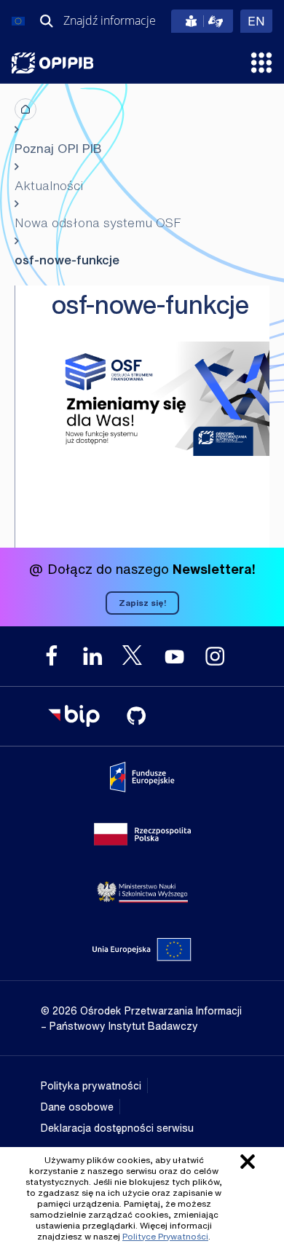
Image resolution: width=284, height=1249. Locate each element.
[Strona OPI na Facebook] (52, 656)
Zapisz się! (142, 602)
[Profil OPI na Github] (136, 716)
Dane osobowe (77, 1106)
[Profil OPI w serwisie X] (133, 655)
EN (260, 21)
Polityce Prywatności (165, 1236)
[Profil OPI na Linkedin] (92, 656)
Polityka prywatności (91, 1085)
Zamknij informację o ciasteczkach (247, 1161)
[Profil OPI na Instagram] (215, 656)
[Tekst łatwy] (202, 21)
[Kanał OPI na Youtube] (174, 656)
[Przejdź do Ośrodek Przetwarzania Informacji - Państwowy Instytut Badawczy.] (25, 109)
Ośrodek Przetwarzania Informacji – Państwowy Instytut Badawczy (52, 63)
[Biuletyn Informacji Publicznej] (73, 716)
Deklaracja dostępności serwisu (117, 1127)
